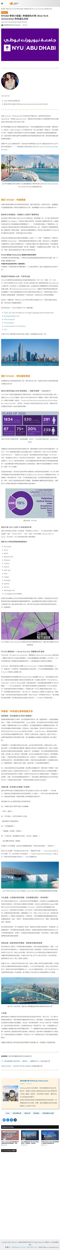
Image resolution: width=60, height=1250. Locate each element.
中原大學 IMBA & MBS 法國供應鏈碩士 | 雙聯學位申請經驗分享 (50, 1142)
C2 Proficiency (20, 326)
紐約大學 (27, 1113)
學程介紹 (8, 9)
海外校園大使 (17, 1113)
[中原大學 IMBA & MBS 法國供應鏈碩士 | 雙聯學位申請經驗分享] (50, 1135)
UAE (8, 1113)
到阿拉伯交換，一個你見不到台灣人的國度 (15, 1066)
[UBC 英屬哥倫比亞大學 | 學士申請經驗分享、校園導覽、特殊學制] (30, 1135)
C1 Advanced (8, 326)
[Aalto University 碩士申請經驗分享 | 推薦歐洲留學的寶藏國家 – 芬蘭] (10, 1135)
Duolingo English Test (11, 316)
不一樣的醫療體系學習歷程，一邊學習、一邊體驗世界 (19, 1061)
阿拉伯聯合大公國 (48, 1113)
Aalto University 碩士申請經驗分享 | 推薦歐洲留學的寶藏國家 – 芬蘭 (10, 1142)
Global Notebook (16, 642)
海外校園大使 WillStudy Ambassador (12, 25)
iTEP (5, 329)
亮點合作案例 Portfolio (32, 1247)
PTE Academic (9, 323)
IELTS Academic (9, 319)
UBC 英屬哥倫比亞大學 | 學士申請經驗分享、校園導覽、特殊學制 (30, 1142)
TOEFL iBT (7, 313)
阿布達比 (36, 1113)
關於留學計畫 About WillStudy (19, 1247)
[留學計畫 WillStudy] (11, 3)
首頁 (3, 9)
